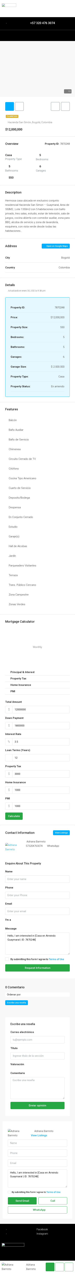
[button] (37, 35)
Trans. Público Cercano (22, 584)
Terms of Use (56, 959)
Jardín (12, 555)
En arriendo (12, 116)
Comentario (17, 1073)
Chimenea (15, 449)
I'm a (8, 919)
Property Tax (13, 766)
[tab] (9, 106)
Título (14, 1048)
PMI (7, 798)
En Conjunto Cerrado (21, 517)
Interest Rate (13, 734)
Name (9, 871)
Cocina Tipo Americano (22, 478)
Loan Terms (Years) (17, 750)
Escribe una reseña (16, 1002)
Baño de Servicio (19, 439)
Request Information (37, 967)
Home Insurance (15, 782)
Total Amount (13, 701)
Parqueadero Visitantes (22, 565)
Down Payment (14, 718)
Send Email (22, 1200)
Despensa (15, 507)
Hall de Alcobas (18, 546)
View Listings (61, 833)
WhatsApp (53, 845)
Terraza (13, 575)
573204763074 (34, 845)
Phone (9, 887)
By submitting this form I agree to (37, 959)
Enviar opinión (37, 1105)
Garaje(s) (14, 536)
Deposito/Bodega (19, 497)
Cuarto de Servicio (20, 488)
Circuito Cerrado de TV (22, 459)
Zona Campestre (19, 594)
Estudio (13, 526)
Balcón (13, 420)
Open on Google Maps (57, 246)
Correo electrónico (22, 1032)
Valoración (17, 1064)
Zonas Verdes (17, 604)
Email (8, 903)
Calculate (14, 816)
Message (11, 928)
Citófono (14, 468)
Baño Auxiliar (16, 429)
